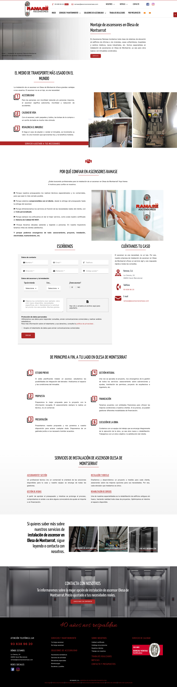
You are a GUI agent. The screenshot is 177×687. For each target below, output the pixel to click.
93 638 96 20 (128, 289)
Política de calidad (111, 682)
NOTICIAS (96, 660)
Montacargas (55, 663)
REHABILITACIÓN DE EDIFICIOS (101, 491)
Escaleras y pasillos (57, 666)
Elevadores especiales (58, 660)
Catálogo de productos (99, 645)
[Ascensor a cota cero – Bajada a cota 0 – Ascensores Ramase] (110, 119)
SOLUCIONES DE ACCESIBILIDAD (64, 650)
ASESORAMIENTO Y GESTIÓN (37, 475)
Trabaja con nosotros (99, 651)
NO (79, 287)
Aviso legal (48, 682)
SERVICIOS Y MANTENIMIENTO (63, 638)
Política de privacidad (58, 682)
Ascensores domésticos (59, 655)
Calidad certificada (98, 642)
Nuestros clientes (97, 648)
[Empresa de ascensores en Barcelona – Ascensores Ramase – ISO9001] (147, 644)
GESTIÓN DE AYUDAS (34, 491)
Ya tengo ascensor (57, 642)
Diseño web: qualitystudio (125, 682)
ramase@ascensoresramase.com (136, 301)
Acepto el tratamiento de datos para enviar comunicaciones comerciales (51, 328)
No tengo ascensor (57, 645)
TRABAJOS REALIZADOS (102, 656)
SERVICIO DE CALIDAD (141, 638)
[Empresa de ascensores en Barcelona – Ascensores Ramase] (37, 2)
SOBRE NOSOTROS (99, 638)
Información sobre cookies (73, 682)
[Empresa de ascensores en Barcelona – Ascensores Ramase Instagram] (153, 4)
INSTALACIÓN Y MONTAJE (100, 475)
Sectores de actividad (58, 657)
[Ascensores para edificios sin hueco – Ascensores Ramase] (113, 93)
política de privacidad (85, 324)
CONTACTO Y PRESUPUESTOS (104, 664)
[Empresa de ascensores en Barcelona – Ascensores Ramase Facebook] (147, 4)
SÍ (72, 287)
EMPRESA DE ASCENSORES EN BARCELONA (94, 680)
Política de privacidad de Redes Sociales (93, 682)
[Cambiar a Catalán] (150, 12)
